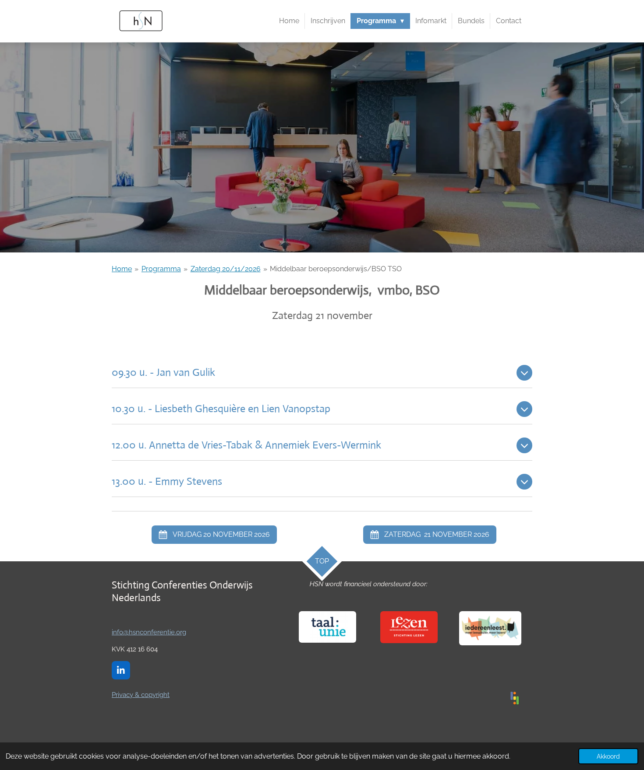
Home (122, 269)
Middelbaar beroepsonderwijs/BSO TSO (336, 269)
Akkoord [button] (608, 756)
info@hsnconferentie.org (149, 632)
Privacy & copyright (141, 695)
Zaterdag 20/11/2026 (226, 269)
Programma (161, 269)
